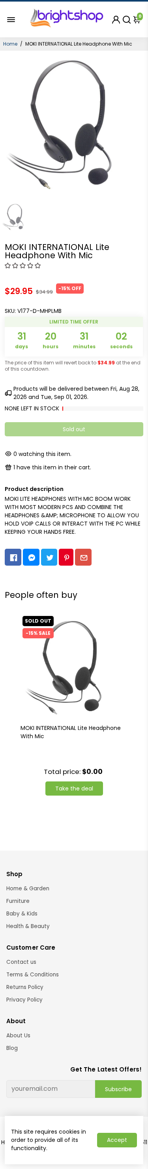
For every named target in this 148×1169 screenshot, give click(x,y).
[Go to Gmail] (83, 557)
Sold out (74, 429)
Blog (12, 1048)
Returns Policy (24, 987)
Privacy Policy (24, 1000)
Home (10, 43)
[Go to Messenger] (31, 557)
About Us (18, 1035)
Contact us (21, 962)
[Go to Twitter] (49, 557)
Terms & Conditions (32, 974)
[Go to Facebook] (13, 557)
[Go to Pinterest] (66, 557)
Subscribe (118, 1089)
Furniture (18, 901)
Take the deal (74, 788)
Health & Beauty (28, 926)
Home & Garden (27, 888)
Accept (117, 1140)
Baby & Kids (21, 913)
